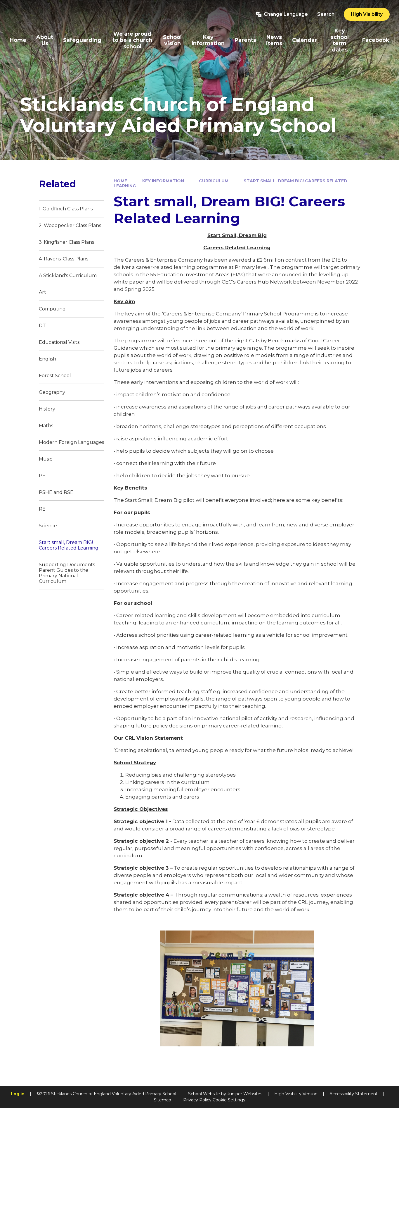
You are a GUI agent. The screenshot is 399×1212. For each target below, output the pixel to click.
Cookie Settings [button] (229, 1100)
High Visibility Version (296, 1093)
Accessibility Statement (353, 1093)
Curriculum (213, 180)
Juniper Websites (244, 1093)
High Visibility (367, 14)
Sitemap (162, 1100)
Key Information (163, 180)
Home (120, 180)
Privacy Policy (197, 1100)
